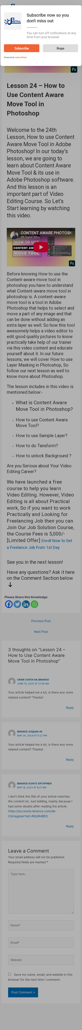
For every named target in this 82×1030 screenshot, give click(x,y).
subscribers (21, 57)
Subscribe (21, 48)
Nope (60, 48)
